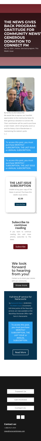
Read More (20, 352)
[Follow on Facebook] (18, 417)
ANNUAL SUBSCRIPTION (19, 150)
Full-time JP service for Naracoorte (20, 297)
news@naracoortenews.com (14, 431)
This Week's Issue (15, 306)
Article (17, 48)
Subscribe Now (20, 204)
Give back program (27, 48)
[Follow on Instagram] (22, 417)
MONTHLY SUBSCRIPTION (15, 146)
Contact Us (20, 408)
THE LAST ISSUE (28, 147)
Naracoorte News (16, 303)
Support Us (20, 391)
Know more (21, 285)
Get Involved (20, 399)
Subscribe (20, 246)
